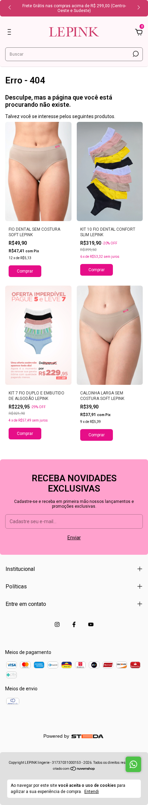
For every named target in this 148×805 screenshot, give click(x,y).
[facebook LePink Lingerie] (74, 624)
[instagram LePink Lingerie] (57, 624)
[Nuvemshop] (74, 769)
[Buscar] (135, 53)
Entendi (91, 791)
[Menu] (10, 33)
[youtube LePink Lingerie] (91, 624)
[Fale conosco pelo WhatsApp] (133, 764)
